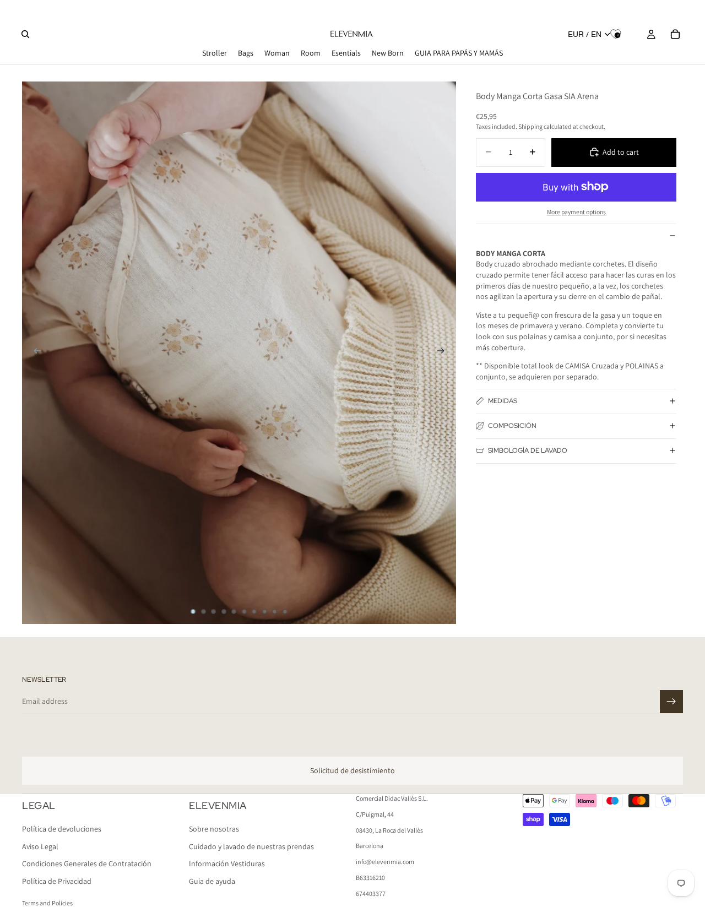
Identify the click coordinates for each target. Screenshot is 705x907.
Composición (512, 425)
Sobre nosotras (214, 829)
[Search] (25, 34)
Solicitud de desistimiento (352, 770)
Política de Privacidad (56, 881)
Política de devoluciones (61, 829)
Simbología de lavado (527, 450)
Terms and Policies (47, 903)
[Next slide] (444, 352)
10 (285, 612)
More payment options (576, 212)
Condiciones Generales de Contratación (86, 864)
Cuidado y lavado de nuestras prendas (251, 846)
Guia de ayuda (212, 881)
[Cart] (675, 34)
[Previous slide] (34, 352)
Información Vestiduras (227, 864)
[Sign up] (671, 701)
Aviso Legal (40, 846)
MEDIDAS (502, 401)
